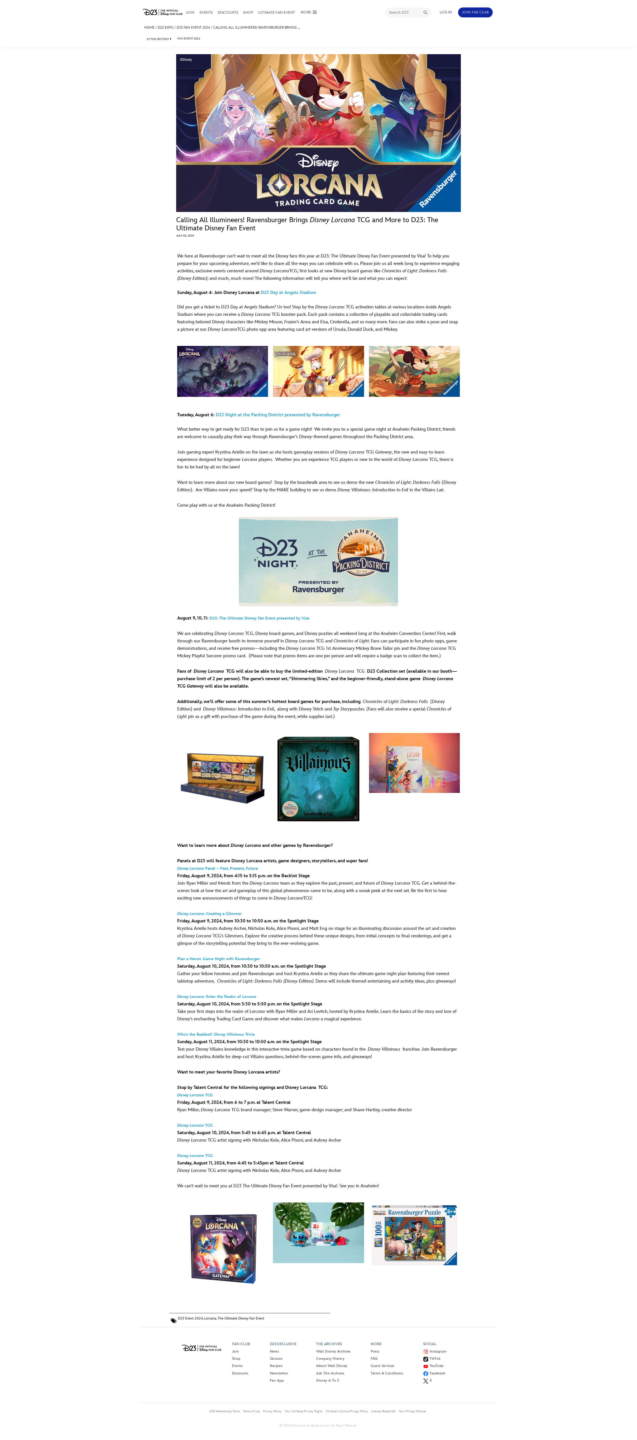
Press (375, 1351)
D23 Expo (165, 27)
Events (206, 12)
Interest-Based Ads (383, 1411)
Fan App (277, 1380)
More (376, 1344)
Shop (248, 12)
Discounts (228, 12)
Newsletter (279, 1373)
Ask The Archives (330, 1373)
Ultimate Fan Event (276, 12)
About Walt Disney (331, 1366)
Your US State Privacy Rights (304, 1411)
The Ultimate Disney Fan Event (241, 1318)
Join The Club (475, 12)
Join (190, 12)
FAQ (374, 1359)
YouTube (437, 1366)
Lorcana (210, 1318)
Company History (330, 1359)
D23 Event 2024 (190, 1318)
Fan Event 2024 (188, 39)
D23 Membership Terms (225, 1411)
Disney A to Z (327, 1380)
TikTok (435, 1359)
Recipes (276, 1366)
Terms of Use (251, 1411)
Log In (446, 12)
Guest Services (383, 1366)
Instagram (438, 1351)
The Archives (329, 1344)
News (274, 1351)
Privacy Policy (272, 1411)
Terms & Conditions (387, 1373)
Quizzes (276, 1359)
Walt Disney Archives (333, 1351)
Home (149, 27)
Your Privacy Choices (412, 1411)
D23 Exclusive (283, 1344)
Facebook (437, 1373)
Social (429, 1344)
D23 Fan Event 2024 (193, 27)
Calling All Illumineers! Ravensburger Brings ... (256, 27)
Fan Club (241, 1344)
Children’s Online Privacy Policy (347, 1411)
